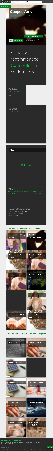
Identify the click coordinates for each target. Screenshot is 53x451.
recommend (18, 40)
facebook (3, 449)
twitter (9, 449)
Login (51, 1)
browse (40, 449)
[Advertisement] (26, 134)
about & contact (17, 449)
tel (13, 111)
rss (44, 449)
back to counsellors (5, 6)
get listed (33, 449)
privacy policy (26, 449)
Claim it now (28, 39)
